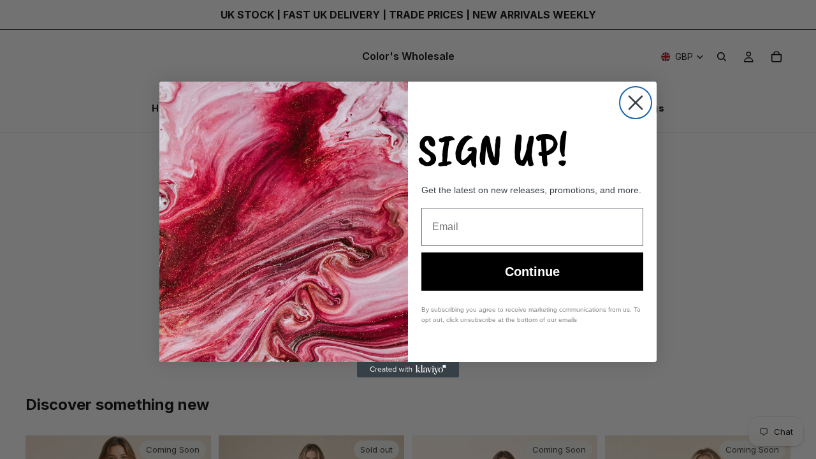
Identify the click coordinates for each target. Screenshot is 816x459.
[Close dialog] (636, 103)
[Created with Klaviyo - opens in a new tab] (408, 369)
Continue (532, 272)
